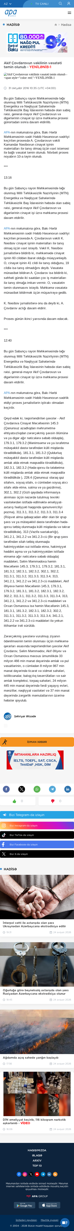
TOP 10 (37, 1165)
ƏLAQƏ (37, 1155)
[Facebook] (19, 1174)
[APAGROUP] (37, 1196)
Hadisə (66, 25)
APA (7, 132)
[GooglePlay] (24, 1205)
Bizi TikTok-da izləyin (22, 835)
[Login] (68, 4)
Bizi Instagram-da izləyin (23, 825)
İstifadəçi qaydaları (26, 1220)
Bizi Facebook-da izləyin (24, 844)
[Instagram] (25, 1174)
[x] (31, 1174)
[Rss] (55, 1174)
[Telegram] (43, 1174)
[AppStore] (49, 1205)
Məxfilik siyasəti (49, 1220)
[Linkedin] (49, 1174)
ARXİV (37, 1160)
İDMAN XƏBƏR (37, 741)
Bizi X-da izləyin (19, 854)
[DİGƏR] (68, 13)
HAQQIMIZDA (37, 1150)
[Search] (60, 3)
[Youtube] (37, 1174)
